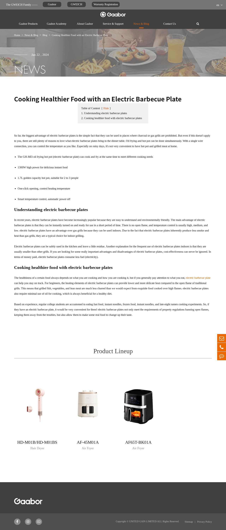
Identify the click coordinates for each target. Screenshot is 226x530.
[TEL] (221, 347)
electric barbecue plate (198, 277)
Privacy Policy (204, 521)
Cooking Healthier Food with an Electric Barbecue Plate (80, 35)
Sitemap (189, 521)
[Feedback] (221, 356)
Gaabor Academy (56, 23)
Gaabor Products (28, 23)
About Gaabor (85, 23)
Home (17, 35)
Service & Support (113, 23)
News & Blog (141, 23)
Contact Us (169, 23)
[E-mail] (221, 338)
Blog (45, 35)
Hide (106, 108)
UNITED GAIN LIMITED (143, 521)
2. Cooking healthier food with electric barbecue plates (111, 118)
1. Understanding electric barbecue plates (104, 113)
